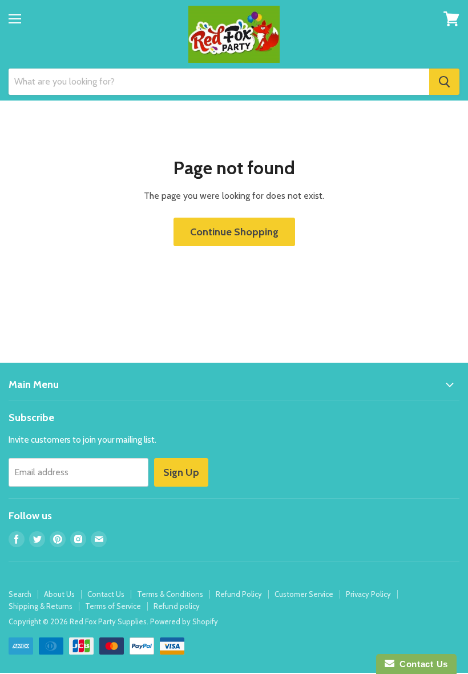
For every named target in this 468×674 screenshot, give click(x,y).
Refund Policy (239, 594)
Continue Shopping (234, 232)
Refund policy (177, 606)
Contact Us (105, 594)
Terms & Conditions (170, 594)
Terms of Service (113, 606)
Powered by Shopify (184, 621)
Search (20, 594)
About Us (59, 594)
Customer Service (304, 594)
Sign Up (181, 472)
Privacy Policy (368, 594)
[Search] (444, 82)
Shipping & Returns (40, 606)
